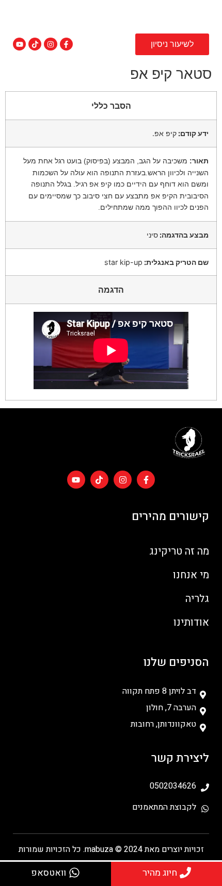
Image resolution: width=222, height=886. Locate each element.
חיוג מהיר (159, 873)
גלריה (197, 598)
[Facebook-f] (66, 44)
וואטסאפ (48, 873)
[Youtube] (19, 44)
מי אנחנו (191, 574)
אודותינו (191, 622)
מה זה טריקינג (179, 551)
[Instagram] (50, 44)
